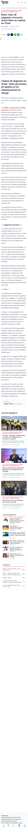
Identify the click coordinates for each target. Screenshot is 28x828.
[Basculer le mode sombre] (21, 2)
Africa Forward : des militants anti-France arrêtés (12, 501)
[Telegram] (18, 34)
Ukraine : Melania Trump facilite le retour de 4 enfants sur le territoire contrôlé (13, 437)
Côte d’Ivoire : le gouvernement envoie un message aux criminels (16, 527)
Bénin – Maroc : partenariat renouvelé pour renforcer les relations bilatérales (17, 542)
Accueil (3, 8)
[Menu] (25, 2)
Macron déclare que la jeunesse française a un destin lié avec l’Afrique (13, 469)
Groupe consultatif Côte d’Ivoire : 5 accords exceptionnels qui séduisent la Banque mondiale (17, 520)
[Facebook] (8, 34)
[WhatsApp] (15, 34)
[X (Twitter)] (11, 34)
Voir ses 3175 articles (17, 403)
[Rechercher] (18, 2)
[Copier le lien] (21, 34)
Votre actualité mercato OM (9, 821)
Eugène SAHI (8, 404)
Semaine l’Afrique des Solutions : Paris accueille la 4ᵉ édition (17, 555)
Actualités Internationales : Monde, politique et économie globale (11, 11)
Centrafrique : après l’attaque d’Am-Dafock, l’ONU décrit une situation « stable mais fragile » (17, 534)
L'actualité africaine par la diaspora (11, 819)
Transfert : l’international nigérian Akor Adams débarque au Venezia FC (16, 549)
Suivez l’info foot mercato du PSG (11, 817)
